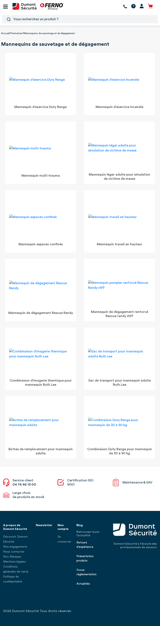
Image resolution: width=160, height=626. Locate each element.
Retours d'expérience (84, 544)
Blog (79, 525)
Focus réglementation (86, 572)
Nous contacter (13, 551)
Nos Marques (12, 556)
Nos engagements (15, 546)
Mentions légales (14, 561)
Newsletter (44, 525)
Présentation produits (85, 558)
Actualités (83, 583)
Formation (16, 33)
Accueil (5, 33)
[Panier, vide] (150, 6)
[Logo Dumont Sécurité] (24, 6)
